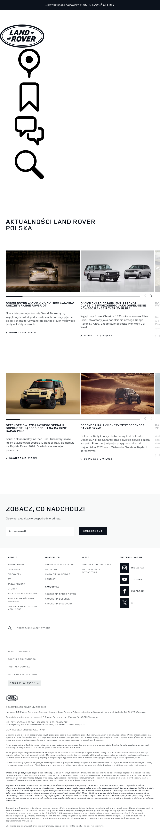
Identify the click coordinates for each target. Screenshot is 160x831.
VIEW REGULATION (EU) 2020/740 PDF (26, 730)
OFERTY (12, 589)
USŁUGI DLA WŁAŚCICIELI (59, 564)
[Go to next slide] (151, 296)
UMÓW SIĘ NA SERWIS (57, 574)
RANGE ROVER (16, 564)
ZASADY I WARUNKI (19, 652)
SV (9, 579)
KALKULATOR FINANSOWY (22, 594)
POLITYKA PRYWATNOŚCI (22, 659)
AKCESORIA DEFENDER (58, 599)
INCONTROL (51, 569)
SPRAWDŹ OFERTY (102, 4)
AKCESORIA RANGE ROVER (60, 594)
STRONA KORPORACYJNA (96, 564)
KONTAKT (50, 579)
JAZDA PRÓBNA (16, 584)
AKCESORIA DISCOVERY (59, 604)
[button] (80, 11)
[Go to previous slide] (145, 296)
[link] (80, 65)
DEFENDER (14, 569)
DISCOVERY (14, 574)
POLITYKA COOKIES (19, 667)
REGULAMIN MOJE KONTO (22, 674)
